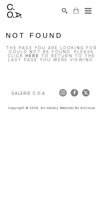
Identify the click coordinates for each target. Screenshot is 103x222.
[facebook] (74, 92)
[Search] (65, 11)
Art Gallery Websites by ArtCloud (68, 108)
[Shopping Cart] (76, 10)
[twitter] (86, 92)
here (32, 55)
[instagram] (63, 92)
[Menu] (88, 11)
